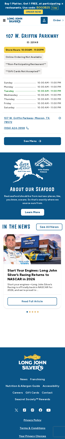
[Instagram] (32, 410)
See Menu (30, 141)
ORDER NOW (33, 11)
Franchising (37, 379)
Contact (47, 392)
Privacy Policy (33, 420)
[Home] (32, 362)
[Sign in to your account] (44, 20)
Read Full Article (39, 302)
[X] (16, 410)
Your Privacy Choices (32, 436)
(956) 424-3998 (14, 128)
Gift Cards (32, 392)
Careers (17, 392)
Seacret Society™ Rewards (32, 399)
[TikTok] (24, 410)
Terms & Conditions (32, 428)
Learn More (32, 212)
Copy (55, 8)
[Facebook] (40, 410)
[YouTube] (48, 410)
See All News (49, 227)
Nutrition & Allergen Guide (23, 386)
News (24, 379)
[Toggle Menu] (4, 20)
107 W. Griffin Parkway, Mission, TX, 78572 (27, 120)
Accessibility (51, 386)
